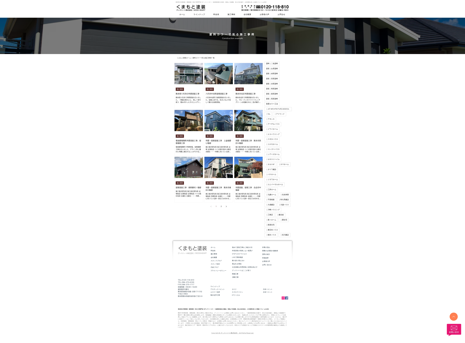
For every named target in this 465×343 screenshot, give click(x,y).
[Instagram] (283, 298)
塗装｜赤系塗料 (272, 84)
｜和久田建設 (284, 200)
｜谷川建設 (284, 235)
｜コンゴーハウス (273, 149)
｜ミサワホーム (272, 180)
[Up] (454, 317)
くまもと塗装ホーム (184, 58)
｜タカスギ (270, 164)
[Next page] (226, 206)
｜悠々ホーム (271, 220)
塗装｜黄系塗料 (272, 94)
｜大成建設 (270, 205)
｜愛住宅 (283, 220)
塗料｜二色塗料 (272, 64)
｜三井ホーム (271, 190)
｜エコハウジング (273, 134)
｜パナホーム (271, 174)
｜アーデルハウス (273, 124)
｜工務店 (269, 215)
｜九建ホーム (271, 195)
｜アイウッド (279, 114)
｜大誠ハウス (284, 205)
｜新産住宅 (270, 225)
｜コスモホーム (272, 144)
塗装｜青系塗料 (272, 89)
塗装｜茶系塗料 (272, 79)
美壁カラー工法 (272, 104)
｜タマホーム (284, 164)
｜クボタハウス (272, 139)
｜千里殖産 (270, 200)
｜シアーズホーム (273, 154)
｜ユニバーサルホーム (274, 185)
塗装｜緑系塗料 (272, 74)
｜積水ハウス (271, 235)
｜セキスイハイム (273, 159)
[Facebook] (286, 298)
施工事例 (180, 89)
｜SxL (268, 114)
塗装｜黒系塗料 (272, 99)
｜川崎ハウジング (273, 210)
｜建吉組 (280, 215)
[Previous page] (211, 206)
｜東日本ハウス (272, 230)
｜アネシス (270, 119)
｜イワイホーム (272, 129)
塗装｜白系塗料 (272, 69)
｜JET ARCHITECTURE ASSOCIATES (278, 109)
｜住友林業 (284, 195)
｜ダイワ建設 (271, 170)
